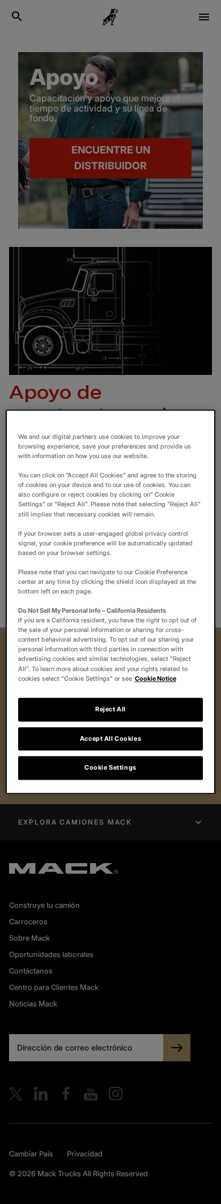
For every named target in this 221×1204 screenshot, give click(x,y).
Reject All (110, 709)
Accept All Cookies (110, 738)
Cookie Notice (155, 678)
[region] (111, 601)
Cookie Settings (110, 768)
